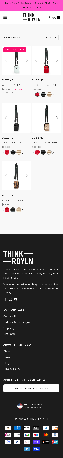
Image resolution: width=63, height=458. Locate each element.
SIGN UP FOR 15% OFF (31, 388)
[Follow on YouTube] (16, 299)
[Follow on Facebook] (5, 299)
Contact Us (10, 316)
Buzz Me (7, 80)
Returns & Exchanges (17, 322)
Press (7, 357)
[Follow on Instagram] (10, 299)
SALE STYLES (43, 3)
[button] (26, 60)
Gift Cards (9, 334)
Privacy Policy (12, 369)
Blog (6, 363)
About (7, 351)
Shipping (9, 328)
